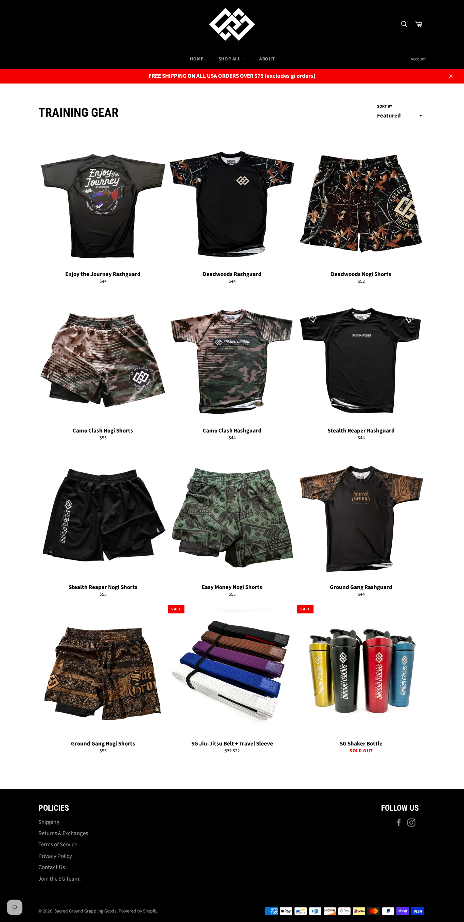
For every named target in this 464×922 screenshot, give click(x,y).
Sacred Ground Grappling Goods (85, 911)
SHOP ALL (230, 59)
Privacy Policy (55, 856)
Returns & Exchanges (63, 833)
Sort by (384, 106)
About (267, 59)
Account (418, 59)
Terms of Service (57, 845)
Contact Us (51, 867)
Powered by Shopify (138, 911)
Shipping (48, 822)
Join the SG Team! (59, 879)
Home (196, 59)
